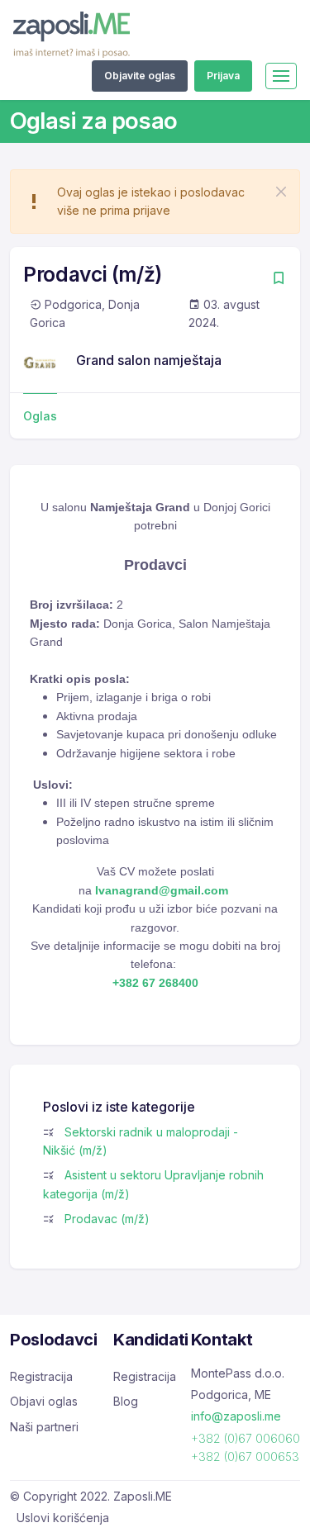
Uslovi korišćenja (63, 1518)
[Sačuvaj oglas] (278, 280)
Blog (125, 1401)
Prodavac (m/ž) (107, 1219)
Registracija (41, 1376)
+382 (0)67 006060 (245, 1438)
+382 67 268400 (155, 982)
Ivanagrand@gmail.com (161, 890)
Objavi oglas (44, 1401)
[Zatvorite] (281, 191)
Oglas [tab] (40, 416)
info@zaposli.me (236, 1416)
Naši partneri (44, 1427)
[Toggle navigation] (281, 76)
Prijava (223, 75)
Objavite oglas (139, 75)
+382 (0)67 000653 (245, 1456)
